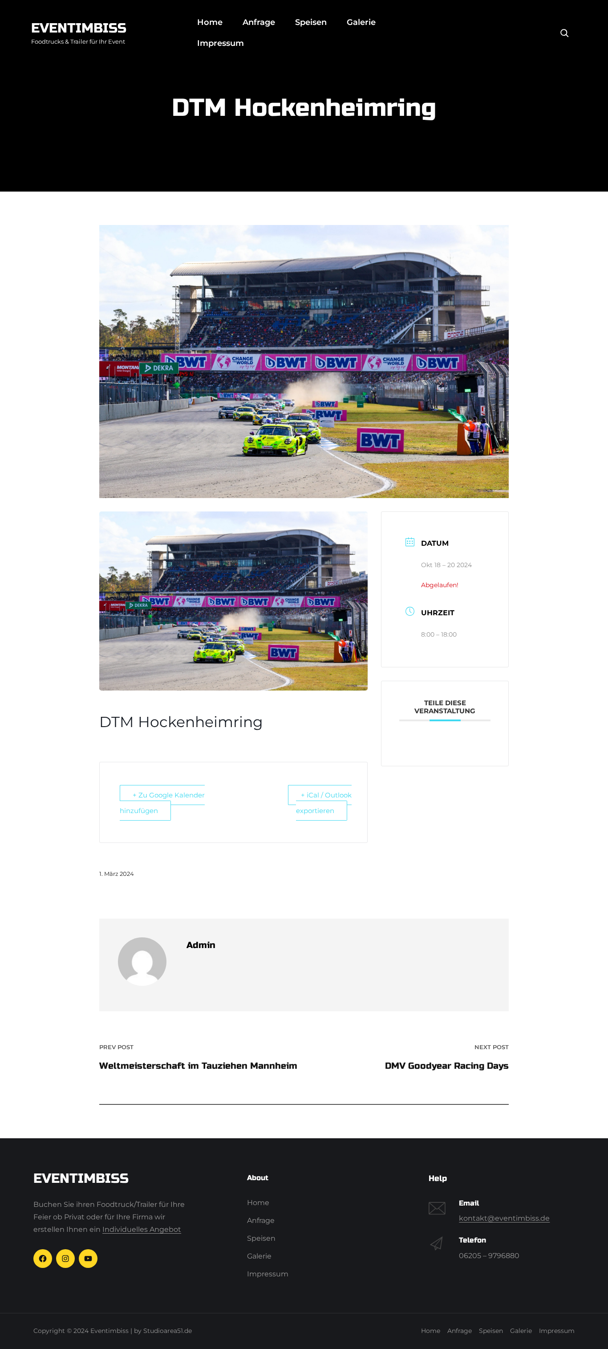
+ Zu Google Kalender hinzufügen (162, 803)
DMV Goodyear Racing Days (447, 1065)
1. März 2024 (116, 873)
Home (210, 22)
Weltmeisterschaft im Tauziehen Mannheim (198, 1065)
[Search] (564, 33)
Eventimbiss (78, 28)
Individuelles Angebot (141, 1229)
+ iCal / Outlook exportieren (324, 803)
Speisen (311, 22)
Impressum (220, 43)
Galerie (361, 22)
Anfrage (259, 22)
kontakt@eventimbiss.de (504, 1218)
